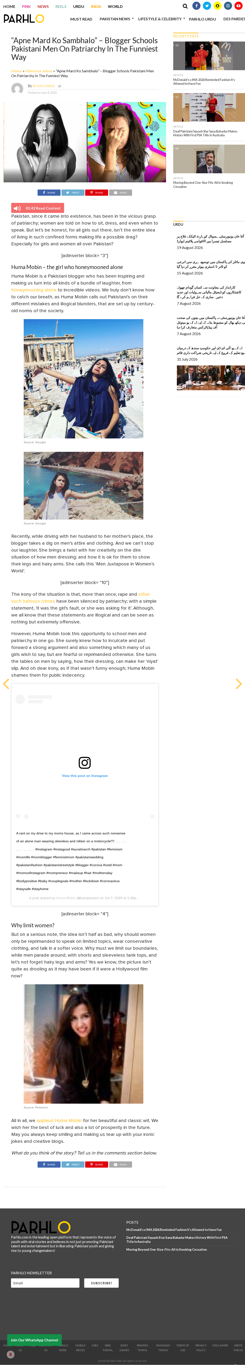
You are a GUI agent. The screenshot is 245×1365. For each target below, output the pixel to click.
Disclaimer (220, 1345)
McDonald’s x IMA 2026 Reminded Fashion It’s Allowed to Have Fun (174, 1230)
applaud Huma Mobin (59, 1120)
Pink (26, 6)
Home (9, 6)
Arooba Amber (44, 86)
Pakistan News (115, 18)
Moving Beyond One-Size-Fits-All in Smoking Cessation (166, 1249)
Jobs (94, 1345)
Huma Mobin (66, 898)
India (96, 6)
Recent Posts (186, 36)
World (115, 6)
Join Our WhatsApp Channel (34, 1340)
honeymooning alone (34, 290)
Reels (61, 6)
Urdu (78, 6)
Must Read (81, 19)
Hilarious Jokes (38, 71)
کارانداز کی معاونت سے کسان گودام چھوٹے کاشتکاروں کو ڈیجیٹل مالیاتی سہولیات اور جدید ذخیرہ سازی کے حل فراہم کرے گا (209, 292)
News (43, 6)
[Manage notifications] (10, 1354)
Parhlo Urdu (202, 19)
